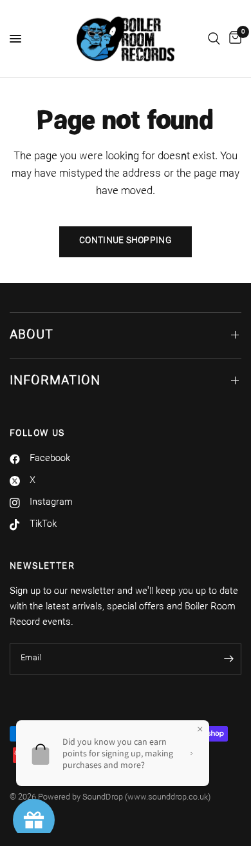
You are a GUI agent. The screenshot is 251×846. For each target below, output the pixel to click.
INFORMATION (55, 381)
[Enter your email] (228, 659)
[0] (233, 38)
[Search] (214, 38)
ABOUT (31, 335)
